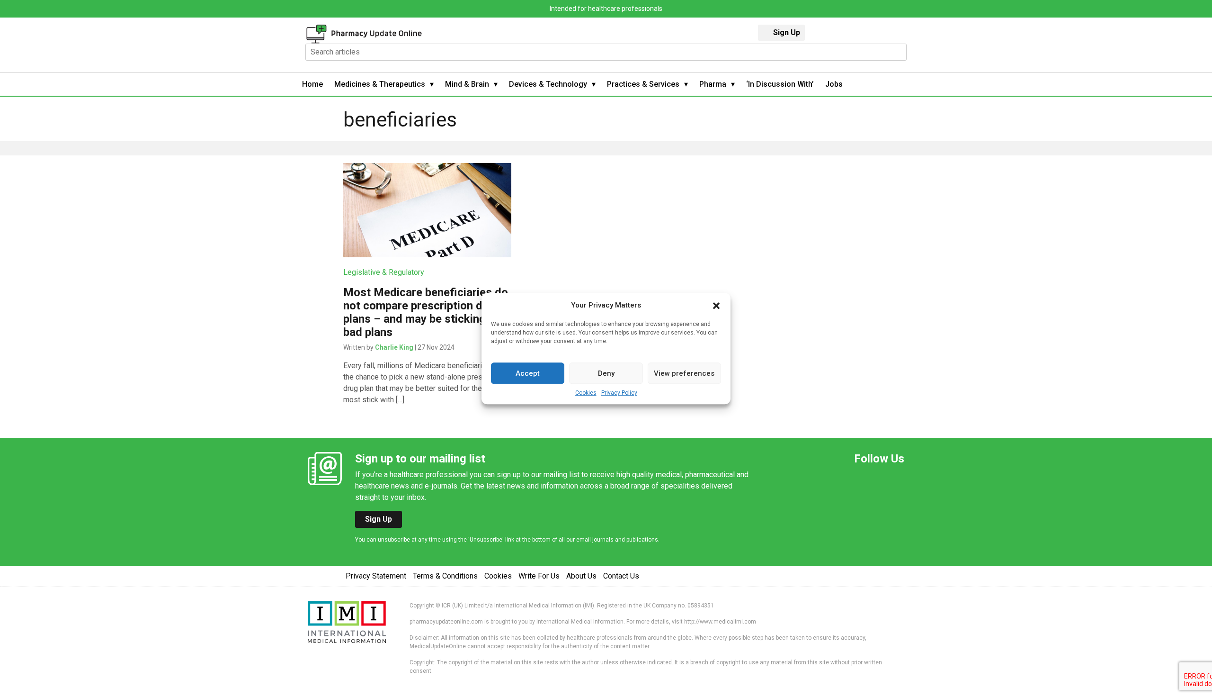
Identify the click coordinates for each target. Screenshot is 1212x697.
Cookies (586, 392)
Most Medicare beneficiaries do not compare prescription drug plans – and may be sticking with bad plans (426, 312)
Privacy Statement (376, 575)
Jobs (834, 84)
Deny (606, 373)
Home (312, 84)
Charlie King (394, 347)
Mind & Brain (467, 84)
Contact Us (621, 575)
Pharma (712, 84)
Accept (528, 373)
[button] (716, 305)
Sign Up (786, 32)
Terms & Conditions (445, 575)
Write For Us (539, 575)
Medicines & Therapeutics (379, 84)
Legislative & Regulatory (383, 272)
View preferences (684, 373)
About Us (581, 575)
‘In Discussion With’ (780, 84)
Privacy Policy (619, 392)
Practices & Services (643, 84)
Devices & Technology (548, 84)
